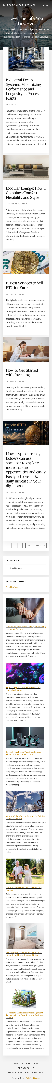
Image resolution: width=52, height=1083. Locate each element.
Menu (46, 6)
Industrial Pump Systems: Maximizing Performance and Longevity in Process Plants (23, 89)
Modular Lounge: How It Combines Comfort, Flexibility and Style (26, 193)
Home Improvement (16, 204)
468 (29, 545)
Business (11, 105)
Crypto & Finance (16, 294)
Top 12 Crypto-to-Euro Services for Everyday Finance (23, 688)
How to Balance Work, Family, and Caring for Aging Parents (26, 627)
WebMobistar (19, 5)
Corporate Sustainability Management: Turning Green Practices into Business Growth (25, 1015)
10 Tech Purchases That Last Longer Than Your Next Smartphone (23, 753)
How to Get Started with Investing (22, 372)
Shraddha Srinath (13, 587)
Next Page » (40, 546)
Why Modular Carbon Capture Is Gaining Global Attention (25, 817)
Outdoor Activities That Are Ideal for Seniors (24, 888)
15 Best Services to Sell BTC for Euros (24, 285)
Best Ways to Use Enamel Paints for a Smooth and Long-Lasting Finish (24, 953)
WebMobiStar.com (33, 1078)
